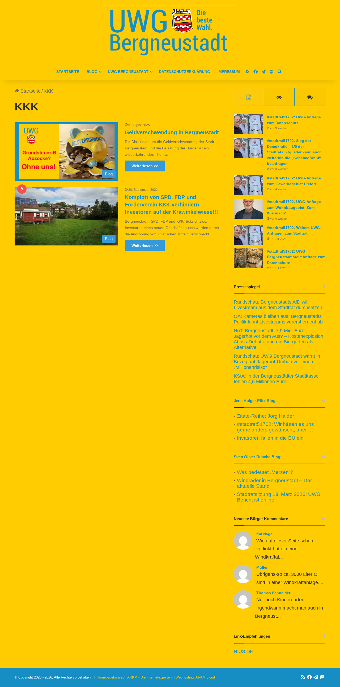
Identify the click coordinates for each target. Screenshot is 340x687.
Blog (92, 72)
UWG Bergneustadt (128, 72)
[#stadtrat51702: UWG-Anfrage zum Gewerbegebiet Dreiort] (248, 185)
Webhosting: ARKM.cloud (195, 677)
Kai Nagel (265, 534)
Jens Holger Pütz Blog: (255, 400)
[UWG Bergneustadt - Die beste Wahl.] (170, 31)
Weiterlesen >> (144, 166)
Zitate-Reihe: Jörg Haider (265, 416)
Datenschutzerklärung (184, 72)
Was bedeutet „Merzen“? (265, 472)
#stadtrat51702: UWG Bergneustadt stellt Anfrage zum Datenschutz (296, 257)
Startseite (67, 72)
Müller (261, 567)
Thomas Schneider (273, 593)
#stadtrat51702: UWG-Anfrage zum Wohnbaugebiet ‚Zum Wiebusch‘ (294, 207)
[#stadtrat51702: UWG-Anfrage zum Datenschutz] (248, 124)
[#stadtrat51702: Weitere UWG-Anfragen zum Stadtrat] (248, 235)
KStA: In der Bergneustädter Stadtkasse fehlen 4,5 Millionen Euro (276, 378)
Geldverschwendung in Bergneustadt (172, 132)
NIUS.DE (243, 651)
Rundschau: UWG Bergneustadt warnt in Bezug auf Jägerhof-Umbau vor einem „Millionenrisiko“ (277, 361)
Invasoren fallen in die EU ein (270, 438)
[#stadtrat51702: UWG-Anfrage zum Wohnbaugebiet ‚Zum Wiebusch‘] (248, 209)
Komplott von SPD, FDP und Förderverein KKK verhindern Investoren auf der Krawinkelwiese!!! (171, 204)
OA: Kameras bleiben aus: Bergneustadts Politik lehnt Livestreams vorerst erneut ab (278, 319)
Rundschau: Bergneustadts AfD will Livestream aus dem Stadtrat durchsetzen (278, 304)
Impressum (229, 72)
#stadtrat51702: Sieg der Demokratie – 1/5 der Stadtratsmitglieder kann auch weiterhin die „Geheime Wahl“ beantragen (294, 152)
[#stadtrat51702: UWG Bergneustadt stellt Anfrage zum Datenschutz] (248, 258)
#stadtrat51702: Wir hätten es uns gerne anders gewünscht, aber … (275, 427)
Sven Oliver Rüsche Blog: (258, 457)
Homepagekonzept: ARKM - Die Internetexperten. (135, 677)
